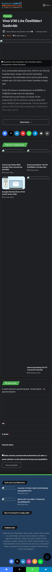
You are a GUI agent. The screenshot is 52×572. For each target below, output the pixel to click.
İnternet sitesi (7, 445)
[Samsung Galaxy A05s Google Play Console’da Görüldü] (13, 155)
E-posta (6, 434)
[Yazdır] (47, 133)
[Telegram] (35, 133)
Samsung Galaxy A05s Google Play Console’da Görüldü (12, 167)
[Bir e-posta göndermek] (32, 32)
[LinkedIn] (16, 133)
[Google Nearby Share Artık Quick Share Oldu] (13, 182)
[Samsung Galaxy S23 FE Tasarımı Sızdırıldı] (38, 270)
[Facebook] (4, 133)
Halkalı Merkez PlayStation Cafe (17, 32)
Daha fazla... (25, 122)
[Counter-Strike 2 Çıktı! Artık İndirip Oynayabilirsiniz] (9, 491)
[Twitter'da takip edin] (30, 32)
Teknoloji (7, 16)
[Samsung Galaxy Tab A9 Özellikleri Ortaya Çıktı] (38, 155)
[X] (10, 133)
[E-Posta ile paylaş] (41, 133)
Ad (4, 423)
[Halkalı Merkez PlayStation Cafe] (12, 5)
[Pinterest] (22, 133)
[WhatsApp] (29, 133)
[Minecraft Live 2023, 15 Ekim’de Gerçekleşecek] (9, 502)
